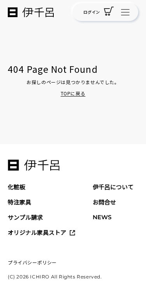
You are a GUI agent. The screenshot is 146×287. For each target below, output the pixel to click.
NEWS (102, 217)
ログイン (91, 12)
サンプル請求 (25, 217)
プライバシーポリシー (32, 262)
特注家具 (19, 202)
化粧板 (16, 187)
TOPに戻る (73, 93)
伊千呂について (113, 187)
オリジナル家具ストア (37, 232)
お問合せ (104, 202)
